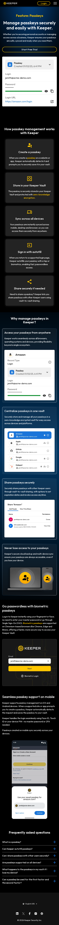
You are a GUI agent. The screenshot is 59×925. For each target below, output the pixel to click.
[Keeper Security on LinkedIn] (17, 913)
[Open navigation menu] (55, 3)
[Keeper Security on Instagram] (36, 913)
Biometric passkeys (32, 623)
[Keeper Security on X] (23, 913)
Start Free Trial (29, 49)
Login (44, 3)
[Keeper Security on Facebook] (29, 913)
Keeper (10, 3)
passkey (31, 157)
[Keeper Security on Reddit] (42, 913)
